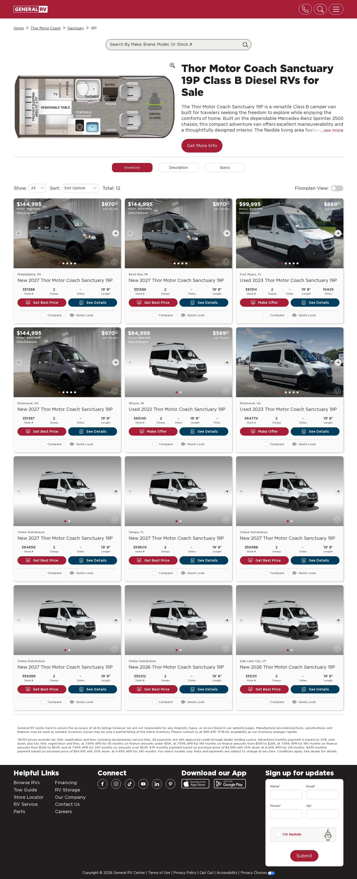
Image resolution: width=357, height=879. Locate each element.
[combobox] (37, 188)
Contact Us (67, 804)
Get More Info (202, 145)
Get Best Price (45, 303)
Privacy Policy (184, 873)
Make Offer (268, 303)
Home (19, 28)
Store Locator (28, 797)
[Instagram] (116, 784)
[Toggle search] (320, 9)
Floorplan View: (312, 188)
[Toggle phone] (305, 9)
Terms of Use (159, 873)
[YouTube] (143, 784)
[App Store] (195, 783)
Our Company (70, 797)
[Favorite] (114, 262)
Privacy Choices (254, 873)
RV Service (26, 804)
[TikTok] (130, 784)
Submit (304, 855)
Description (178, 168)
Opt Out (206, 873)
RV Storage (67, 789)
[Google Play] (229, 783)
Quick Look (84, 315)
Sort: (55, 188)
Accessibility (227, 873)
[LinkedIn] (157, 784)
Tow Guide (25, 789)
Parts (19, 811)
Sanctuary (76, 28)
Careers (63, 811)
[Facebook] (102, 784)
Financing (66, 782)
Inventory (132, 168)
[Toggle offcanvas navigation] (336, 9)
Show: (20, 188)
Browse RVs (27, 782)
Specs (225, 168)
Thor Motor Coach (46, 28)
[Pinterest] (170, 784)
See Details (96, 303)
